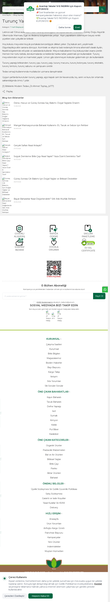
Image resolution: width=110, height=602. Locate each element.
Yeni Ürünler (54, 542)
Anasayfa (53, 519)
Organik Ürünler (54, 445)
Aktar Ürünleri (54, 473)
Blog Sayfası (18, 15)
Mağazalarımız (54, 358)
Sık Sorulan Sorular (54, 385)
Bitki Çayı (54, 464)
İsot (54, 411)
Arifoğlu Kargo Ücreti (54, 528)
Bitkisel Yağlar (54, 459)
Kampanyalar (53, 537)
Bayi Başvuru (53, 367)
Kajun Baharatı (54, 397)
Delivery (54, 507)
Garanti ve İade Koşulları (54, 498)
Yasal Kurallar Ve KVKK (54, 503)
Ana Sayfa (6, 15)
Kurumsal (54, 349)
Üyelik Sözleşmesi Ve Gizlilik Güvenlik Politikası (54, 489)
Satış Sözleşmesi (54, 493)
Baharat (54, 477)
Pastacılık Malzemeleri (54, 450)
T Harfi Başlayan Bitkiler (20, 27)
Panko (54, 468)
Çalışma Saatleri (54, 344)
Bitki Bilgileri (54, 353)
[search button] (102, 9)
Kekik (54, 425)
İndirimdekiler (54, 546)
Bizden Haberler (54, 363)
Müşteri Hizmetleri (54, 551)
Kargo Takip (54, 372)
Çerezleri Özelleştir (14, 596)
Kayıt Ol (99, 296)
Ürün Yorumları (54, 523)
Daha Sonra (64, 27)
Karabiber (54, 434)
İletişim (54, 376)
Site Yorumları (54, 381)
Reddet (98, 584)
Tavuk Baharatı (54, 402)
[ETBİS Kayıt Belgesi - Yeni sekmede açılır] (54, 269)
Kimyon (54, 420)
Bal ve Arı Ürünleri (54, 454)
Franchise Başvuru (54, 533)
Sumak (53, 415)
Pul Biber (54, 429)
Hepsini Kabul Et (40, 596)
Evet (77, 27)
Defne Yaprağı (54, 406)
